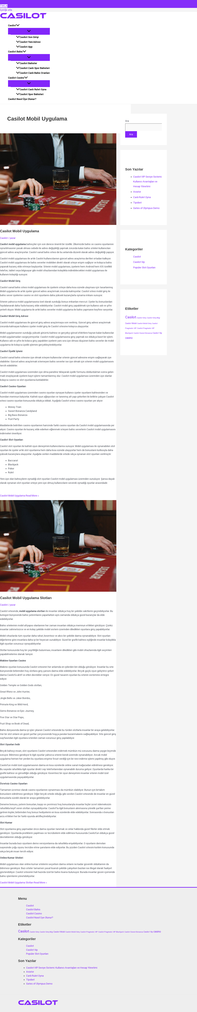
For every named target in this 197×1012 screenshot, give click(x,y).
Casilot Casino (16, 77)
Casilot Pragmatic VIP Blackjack (111, 932)
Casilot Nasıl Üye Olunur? (22, 99)
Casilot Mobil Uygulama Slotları (26, 598)
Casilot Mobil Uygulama (19, 231)
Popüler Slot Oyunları (144, 267)
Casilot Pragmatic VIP (89, 932)
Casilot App (26, 46)
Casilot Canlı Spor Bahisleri (35, 68)
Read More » (19, 495)
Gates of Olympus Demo (146, 208)
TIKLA (4, 6)
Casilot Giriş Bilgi (153, 318)
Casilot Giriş (141, 318)
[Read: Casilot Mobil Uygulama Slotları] (68, 590)
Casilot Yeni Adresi (30, 42)
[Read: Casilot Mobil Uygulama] (68, 224)
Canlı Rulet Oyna (142, 197)
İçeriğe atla (6, 9)
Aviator (137, 191)
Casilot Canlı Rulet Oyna (33, 89)
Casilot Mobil (131, 323)
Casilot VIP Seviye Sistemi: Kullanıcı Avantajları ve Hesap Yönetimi (147, 181)
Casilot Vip (139, 262)
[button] (18, 25)
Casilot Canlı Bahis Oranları (35, 72)
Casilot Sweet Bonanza (142, 333)
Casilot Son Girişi (29, 37)
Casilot (12, 25)
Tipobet (137, 202)
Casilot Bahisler (28, 63)
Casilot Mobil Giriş (144, 323)
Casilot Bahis (15, 51)
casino (129, 337)
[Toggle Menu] (29, 31)
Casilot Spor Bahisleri (31, 94)
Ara (127, 120)
